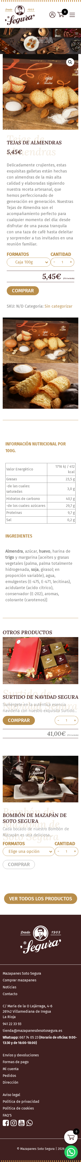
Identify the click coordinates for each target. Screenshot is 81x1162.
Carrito (60, 14)
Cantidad (61, 254)
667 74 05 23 (28, 1037)
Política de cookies (18, 1108)
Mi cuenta (52, 14)
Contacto (10, 994)
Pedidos (9, 1075)
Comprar (23, 291)
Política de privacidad (21, 1101)
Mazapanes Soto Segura (22, 973)
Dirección (10, 1082)
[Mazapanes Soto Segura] (20, 15)
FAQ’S (7, 1115)
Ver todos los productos (40, 899)
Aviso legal (11, 1095)
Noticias (9, 987)
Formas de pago (16, 1062)
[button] (70, 62)
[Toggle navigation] (72, 14)
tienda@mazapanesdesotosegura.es (32, 1030)
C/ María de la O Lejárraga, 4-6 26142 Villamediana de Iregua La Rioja (27, 1011)
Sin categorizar (58, 306)
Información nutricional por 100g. (35, 447)
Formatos (18, 254)
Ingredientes (18, 536)
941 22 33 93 (12, 1024)
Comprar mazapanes (19, 980)
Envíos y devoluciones (21, 1055)
